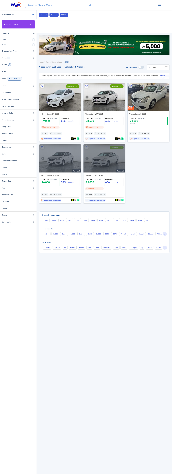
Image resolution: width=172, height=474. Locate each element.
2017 (108, 220)
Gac (89, 248)
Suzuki (72, 248)
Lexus (124, 248)
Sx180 (64, 234)
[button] (158, 67)
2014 (132, 220)
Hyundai (57, 248)
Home (41, 62)
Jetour (149, 248)
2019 (93, 220)
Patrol (46, 234)
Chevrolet (106, 248)
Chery (158, 248)
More (162, 75)
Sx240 (81, 234)
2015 (124, 220)
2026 (46, 220)
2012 (147, 220)
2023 (69, 220)
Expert (141, 234)
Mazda (81, 248)
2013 (140, 220)
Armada (123, 234)
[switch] (141, 67)
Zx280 (90, 234)
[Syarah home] (16, 4)
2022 (77, 220)
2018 (101, 220)
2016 (116, 220)
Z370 (115, 234)
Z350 (107, 234)
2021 (63, 15)
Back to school (11, 24)
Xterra (150, 234)
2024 (62, 220)
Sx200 (73, 234)
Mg (142, 248)
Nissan (43, 15)
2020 (85, 220)
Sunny (53, 15)
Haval (97, 248)
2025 (54, 220)
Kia (65, 248)
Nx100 (55, 234)
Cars (47, 62)
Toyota (47, 248)
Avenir (133, 234)
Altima (159, 234)
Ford (116, 248)
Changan (133, 248)
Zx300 (98, 234)
